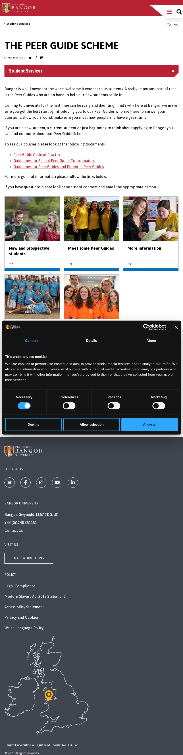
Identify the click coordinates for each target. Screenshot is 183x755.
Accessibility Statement (24, 607)
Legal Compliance (19, 586)
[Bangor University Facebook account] (36, 58)
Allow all (149, 424)
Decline (33, 424)
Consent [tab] (31, 340)
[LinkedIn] (73, 482)
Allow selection (92, 424)
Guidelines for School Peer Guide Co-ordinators (54, 160)
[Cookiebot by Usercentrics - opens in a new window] (146, 327)
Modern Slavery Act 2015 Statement (34, 596)
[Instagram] (41, 482)
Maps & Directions (29, 558)
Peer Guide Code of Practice (37, 154)
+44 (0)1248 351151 (20, 522)
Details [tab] (91, 340)
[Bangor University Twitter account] (30, 58)
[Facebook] (25, 482)
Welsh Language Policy (24, 628)
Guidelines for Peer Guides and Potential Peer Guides (58, 166)
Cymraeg (173, 24)
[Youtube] (57, 482)
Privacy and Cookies (21, 617)
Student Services (18, 23)
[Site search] (179, 11)
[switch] (69, 405)
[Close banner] (176, 327)
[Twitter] (9, 482)
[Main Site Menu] (169, 11)
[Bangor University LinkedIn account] (41, 58)
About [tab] (151, 340)
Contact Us (13, 530)
